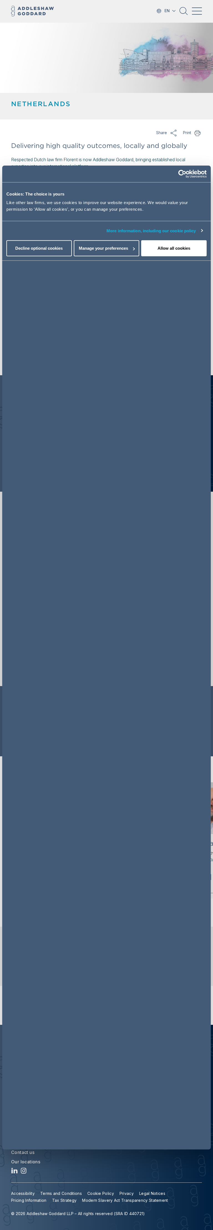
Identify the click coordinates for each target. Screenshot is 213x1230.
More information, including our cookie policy (151, 230)
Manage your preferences (103, 248)
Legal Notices (152, 1193)
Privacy (127, 1193)
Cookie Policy (100, 1193)
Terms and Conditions (61, 1193)
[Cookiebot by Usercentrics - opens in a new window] (182, 174)
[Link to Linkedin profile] (14, 1172)
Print (198, 133)
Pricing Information (29, 1200)
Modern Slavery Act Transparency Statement (125, 1200)
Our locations (25, 1161)
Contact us (22, 1152)
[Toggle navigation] (197, 11)
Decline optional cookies (39, 248)
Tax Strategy (64, 1200)
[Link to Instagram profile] (23, 1172)
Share (173, 133)
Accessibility (23, 1193)
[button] (183, 13)
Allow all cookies (174, 248)
